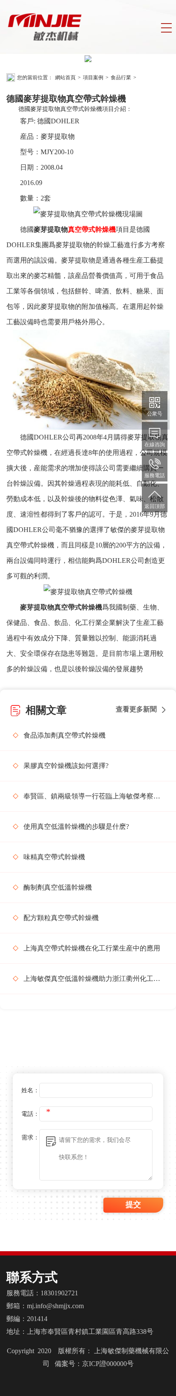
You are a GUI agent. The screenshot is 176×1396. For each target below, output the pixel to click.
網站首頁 (65, 78)
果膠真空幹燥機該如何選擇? (66, 765)
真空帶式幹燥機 (92, 229)
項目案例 (93, 78)
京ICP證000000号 (108, 1363)
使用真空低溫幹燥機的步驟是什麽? (76, 826)
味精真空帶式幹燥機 (54, 857)
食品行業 (121, 78)
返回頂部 (154, 506)
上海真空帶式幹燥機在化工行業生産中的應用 (91, 948)
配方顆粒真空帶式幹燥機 (61, 917)
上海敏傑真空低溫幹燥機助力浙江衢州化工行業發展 (93, 978)
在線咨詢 (154, 445)
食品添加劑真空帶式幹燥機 (64, 735)
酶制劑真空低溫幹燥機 (57, 887)
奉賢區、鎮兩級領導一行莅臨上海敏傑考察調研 (93, 796)
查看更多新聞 (136, 709)
